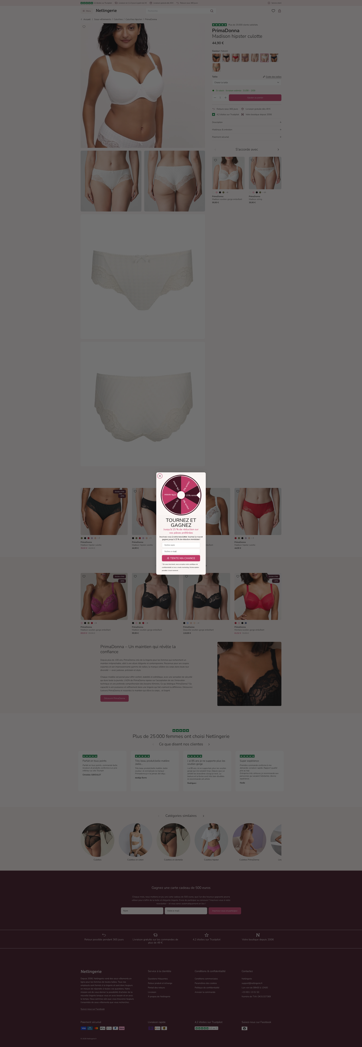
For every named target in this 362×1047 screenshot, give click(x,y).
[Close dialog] (159, 475)
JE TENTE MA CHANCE (181, 558)
